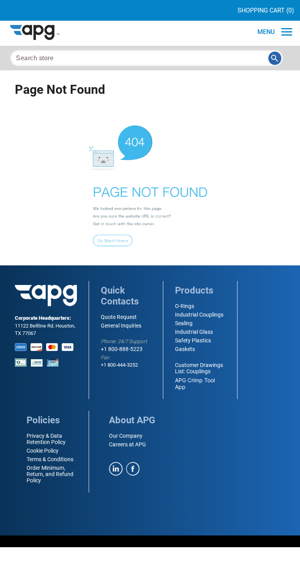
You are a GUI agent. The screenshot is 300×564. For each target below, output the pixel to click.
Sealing (184, 323)
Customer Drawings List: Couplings (199, 368)
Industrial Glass (194, 332)
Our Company (126, 436)
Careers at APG (127, 444)
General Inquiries (121, 325)
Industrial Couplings (199, 315)
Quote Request (119, 317)
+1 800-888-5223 (122, 349)
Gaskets (185, 349)
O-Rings (184, 306)
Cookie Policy (43, 451)
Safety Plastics (193, 340)
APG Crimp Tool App (195, 383)
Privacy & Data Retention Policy (46, 439)
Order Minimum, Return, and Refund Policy (50, 474)
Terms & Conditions (50, 459)
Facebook (133, 469)
